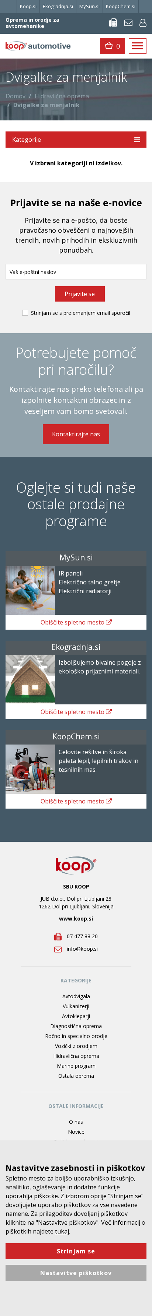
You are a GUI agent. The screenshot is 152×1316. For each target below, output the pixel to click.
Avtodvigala (76, 996)
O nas (76, 1121)
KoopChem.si (120, 6)
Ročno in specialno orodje (76, 1035)
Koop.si (28, 6)
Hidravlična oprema (62, 96)
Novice (76, 1131)
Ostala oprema (76, 1075)
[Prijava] (142, 22)
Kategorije (26, 140)
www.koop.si (76, 918)
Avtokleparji (76, 1016)
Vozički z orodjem (76, 1045)
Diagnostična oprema (76, 1026)
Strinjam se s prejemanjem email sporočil (80, 312)
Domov (15, 96)
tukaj (62, 1231)
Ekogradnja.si (58, 6)
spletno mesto (73, 622)
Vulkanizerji (76, 1006)
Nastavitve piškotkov (76, 1273)
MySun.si (89, 6)
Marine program (76, 1065)
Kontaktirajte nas (76, 434)
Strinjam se (76, 1251)
